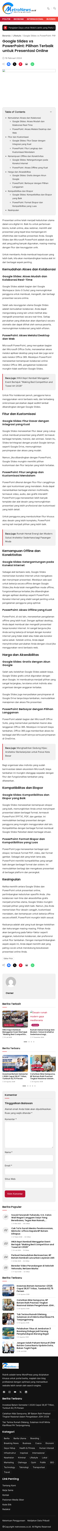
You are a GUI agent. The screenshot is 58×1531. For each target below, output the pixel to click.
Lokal (44, 1457)
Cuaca (38, 1443)
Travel (7, 1472)
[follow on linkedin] (26, 1392)
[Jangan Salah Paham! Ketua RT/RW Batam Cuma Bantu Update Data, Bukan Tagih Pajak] (8, 1351)
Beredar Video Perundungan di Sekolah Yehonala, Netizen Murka (32, 1267)
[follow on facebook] (4, 1392)
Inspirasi (24, 1453)
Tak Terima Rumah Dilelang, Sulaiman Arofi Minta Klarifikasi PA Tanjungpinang (35, 1317)
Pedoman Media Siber (13, 1499)
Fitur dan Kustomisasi (18, 137)
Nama (8, 1152)
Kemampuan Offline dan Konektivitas (25, 156)
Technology (9, 1467)
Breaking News (37, 1069)
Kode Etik (6, 1504)
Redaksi (6, 1509)
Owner (10, 993)
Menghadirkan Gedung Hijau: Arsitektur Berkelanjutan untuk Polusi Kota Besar (27, 752)
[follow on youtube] (15, 1392)
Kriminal (22, 1457)
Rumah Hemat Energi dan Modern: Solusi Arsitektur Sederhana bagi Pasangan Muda (29, 537)
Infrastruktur (10, 1453)
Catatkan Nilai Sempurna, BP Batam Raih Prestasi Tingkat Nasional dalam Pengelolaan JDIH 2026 (42, 1077)
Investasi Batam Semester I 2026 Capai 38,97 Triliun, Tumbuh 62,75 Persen (15, 1076)
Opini (33, 1462)
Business (52, 19)
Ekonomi (19, 19)
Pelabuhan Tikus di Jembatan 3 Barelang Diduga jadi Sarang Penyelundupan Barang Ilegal (34, 1331)
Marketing (9, 1462)
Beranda (6, 35)
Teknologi (24, 1467)
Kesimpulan (13, 210)
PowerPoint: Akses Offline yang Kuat (30, 167)
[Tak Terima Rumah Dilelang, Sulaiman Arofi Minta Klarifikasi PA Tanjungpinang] (8, 1322)
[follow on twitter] (20, 1392)
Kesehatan (9, 1457)
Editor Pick (8, 958)
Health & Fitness (27, 1448)
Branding (34, 1438)
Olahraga (22, 1462)
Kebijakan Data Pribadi (38, 1520)
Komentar (11, 1119)
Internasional (35, 19)
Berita (7, 1438)
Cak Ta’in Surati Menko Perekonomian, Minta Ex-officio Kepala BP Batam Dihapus (32, 1231)
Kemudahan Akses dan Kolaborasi (24, 118)
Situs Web (10, 1179)
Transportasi (39, 1467)
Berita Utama (9, 1025)
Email (8, 1165)
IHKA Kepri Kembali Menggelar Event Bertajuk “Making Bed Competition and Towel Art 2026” (29, 382)
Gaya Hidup (9, 1448)
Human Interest (46, 1448)
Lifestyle (17, 35)
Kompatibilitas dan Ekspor (20, 191)
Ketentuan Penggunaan (13, 1520)
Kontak (5, 1495)
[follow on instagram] (9, 1392)
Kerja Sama (7, 1490)
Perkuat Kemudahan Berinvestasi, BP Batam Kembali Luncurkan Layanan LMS (32, 1256)
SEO (52, 1462)
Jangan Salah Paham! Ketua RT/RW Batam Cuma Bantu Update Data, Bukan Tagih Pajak (36, 1345)
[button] (48, 8)
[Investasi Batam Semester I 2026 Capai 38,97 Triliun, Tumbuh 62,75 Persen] (15, 1069)
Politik (6, 19)
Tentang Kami (9, 1485)
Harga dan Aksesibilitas (19, 172)
